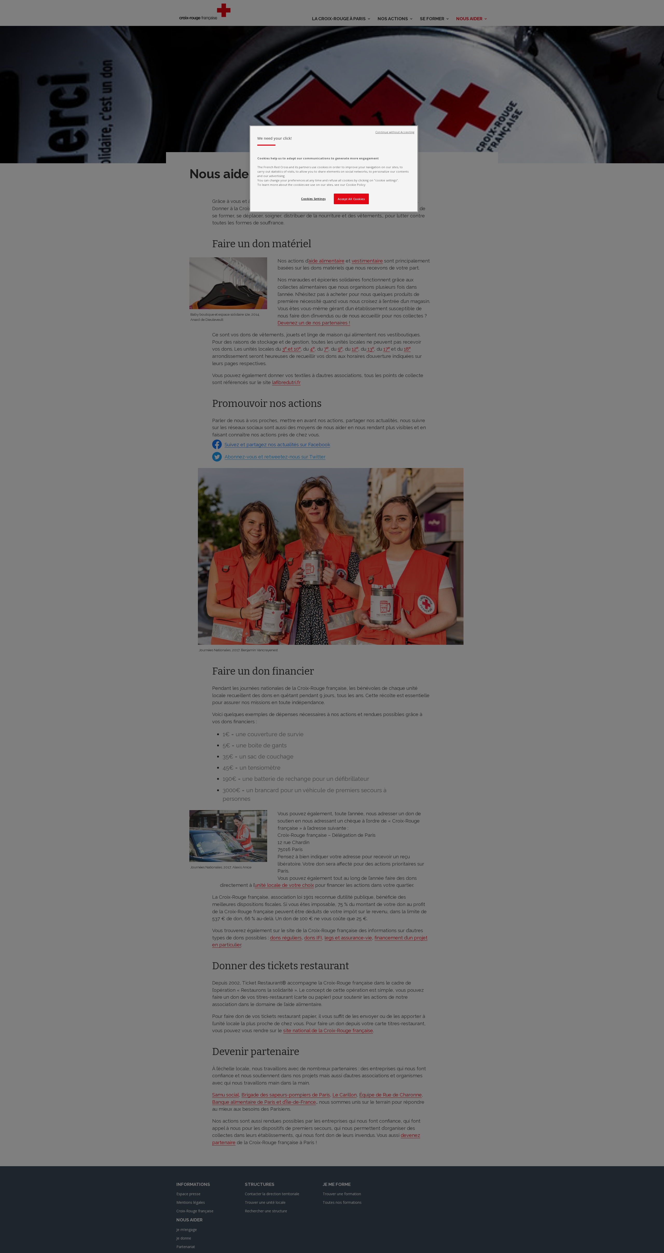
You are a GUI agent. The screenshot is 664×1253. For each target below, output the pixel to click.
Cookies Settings (313, 199)
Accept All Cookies (351, 199)
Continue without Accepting (394, 132)
